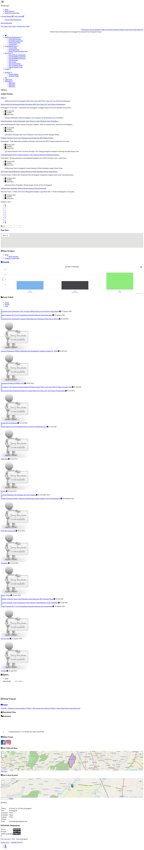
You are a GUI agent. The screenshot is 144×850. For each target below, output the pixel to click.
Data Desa (8, 53)
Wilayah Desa (5, 638)
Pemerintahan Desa (11, 46)
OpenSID (140, 769)
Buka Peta (5, 798)
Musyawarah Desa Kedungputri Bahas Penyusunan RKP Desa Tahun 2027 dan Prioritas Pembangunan (33, 391)
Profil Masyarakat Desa (16, 41)
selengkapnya (10, 729)
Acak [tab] (6, 306)
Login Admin (18, 16)
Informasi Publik (14, 76)
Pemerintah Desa (14, 49)
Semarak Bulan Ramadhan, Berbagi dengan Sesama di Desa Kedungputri (23, 188)
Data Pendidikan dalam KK (17, 56)
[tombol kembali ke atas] (1, 836)
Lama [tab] (6, 678)
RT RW (3, 491)
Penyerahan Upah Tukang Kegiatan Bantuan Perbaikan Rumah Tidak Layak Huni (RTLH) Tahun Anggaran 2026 (36, 387)
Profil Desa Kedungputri (12, 37)
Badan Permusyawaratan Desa (18, 51)
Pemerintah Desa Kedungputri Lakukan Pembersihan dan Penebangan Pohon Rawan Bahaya (30, 319)
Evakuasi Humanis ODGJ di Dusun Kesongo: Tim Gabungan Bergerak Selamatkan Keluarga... (30, 155)
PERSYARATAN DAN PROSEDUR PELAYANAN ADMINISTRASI (23, 426)
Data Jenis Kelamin (15, 63)
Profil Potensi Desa (14, 42)
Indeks (3, 98)
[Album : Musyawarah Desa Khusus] (38, 708)
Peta (6, 78)
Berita (6, 9)
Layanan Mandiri (6, 16)
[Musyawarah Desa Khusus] (98, 29)
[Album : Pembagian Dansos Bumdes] (13, 708)
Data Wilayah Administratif (17, 55)
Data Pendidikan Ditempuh (17, 58)
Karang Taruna (5, 595)
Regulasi (7, 72)
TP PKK (3, 671)
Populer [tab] (7, 304)
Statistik (6, 262)
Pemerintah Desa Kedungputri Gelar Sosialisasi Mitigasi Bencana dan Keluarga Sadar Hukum (30, 311)
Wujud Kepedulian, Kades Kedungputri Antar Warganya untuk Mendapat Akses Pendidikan (29, 602)
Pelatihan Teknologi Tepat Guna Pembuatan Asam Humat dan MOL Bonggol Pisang (27, 138)
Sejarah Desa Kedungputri (9, 423)
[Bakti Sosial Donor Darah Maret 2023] (120, 29)
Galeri (5, 705)
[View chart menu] (141, 267)
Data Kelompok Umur (16, 67)
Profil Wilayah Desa (15, 39)
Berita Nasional (9, 11)
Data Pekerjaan (13, 60)
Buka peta (4, 771)
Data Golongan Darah (15, 65)
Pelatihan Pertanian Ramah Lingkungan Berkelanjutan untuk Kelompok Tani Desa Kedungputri (30, 498)
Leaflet (126, 769)
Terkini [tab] (7, 302)
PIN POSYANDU (7, 692)
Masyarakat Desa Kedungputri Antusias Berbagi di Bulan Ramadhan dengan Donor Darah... (29, 171)
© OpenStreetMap (133, 769)
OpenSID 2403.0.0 (17, 842)
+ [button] (3, 753)
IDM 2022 (8, 81)
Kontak (7, 69)
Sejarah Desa (13, 44)
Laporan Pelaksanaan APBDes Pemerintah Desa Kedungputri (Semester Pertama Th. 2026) (29, 351)
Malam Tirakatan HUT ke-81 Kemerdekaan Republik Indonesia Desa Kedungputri (26, 315)
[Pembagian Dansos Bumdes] (79, 29)
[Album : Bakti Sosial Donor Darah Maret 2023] (65, 708)
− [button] (3, 756)
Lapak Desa (8, 79)
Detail (11, 798)
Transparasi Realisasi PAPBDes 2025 (12, 383)
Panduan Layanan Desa (12, 13)
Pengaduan (4, 563)
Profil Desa (4, 459)
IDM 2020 (12, 83)
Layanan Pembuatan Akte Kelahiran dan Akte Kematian (18, 495)
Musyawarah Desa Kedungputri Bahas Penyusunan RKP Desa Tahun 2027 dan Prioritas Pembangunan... (33, 104)
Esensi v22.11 (5, 842)
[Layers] (140, 753)
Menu (4, 90)
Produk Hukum (13, 74)
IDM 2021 (12, 85)
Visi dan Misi (13, 48)
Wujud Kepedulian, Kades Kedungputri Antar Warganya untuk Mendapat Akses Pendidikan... (30, 121)
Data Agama (12, 62)
